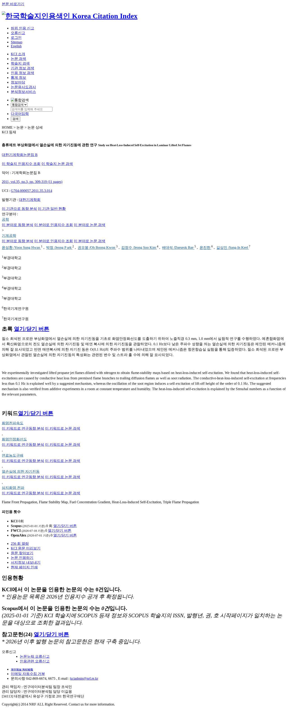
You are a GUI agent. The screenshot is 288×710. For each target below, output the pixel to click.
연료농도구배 (12, 455)
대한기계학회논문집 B (20, 155)
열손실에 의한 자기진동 (21, 471)
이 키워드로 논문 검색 (62, 428)
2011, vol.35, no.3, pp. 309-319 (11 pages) (32, 182)
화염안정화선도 (14, 439)
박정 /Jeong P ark (59, 248)
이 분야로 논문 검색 (89, 225)
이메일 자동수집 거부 (28, 674)
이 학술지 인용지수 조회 (21, 164)
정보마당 (18, 82)
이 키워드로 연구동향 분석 (23, 428)
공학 (5, 219)
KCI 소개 (18, 54)
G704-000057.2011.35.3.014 (31, 191)
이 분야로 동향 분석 (17, 225)
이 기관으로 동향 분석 (19, 209)
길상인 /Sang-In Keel (232, 248)
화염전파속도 (12, 423)
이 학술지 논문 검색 (57, 164)
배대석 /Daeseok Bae (178, 248)
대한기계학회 (29, 200)
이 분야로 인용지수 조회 (53, 225)
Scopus (16, 526)
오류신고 (18, 33)
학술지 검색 (20, 63)
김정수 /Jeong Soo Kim (139, 248)
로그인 (16, 38)
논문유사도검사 (23, 87)
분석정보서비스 (23, 92)
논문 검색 (18, 59)
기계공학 (9, 235)
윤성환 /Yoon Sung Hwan (21, 248)
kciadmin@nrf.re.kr (84, 678)
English (16, 46)
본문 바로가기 (13, 4)
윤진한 (205, 248)
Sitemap (16, 42)
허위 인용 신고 (22, 28)
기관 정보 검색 (22, 68)
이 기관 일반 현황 (52, 209)
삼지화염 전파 (13, 488)
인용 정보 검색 (22, 73)
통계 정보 (18, 77)
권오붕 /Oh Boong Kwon (97, 248)
